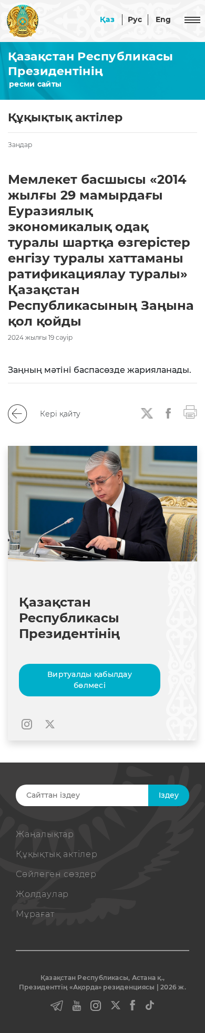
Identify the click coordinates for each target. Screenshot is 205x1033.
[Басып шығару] (190, 411)
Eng (163, 19)
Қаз (107, 19)
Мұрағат (35, 914)
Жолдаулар (42, 894)
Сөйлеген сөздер (56, 874)
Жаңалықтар (45, 834)
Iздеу (169, 795)
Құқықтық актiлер (57, 854)
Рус (135, 19)
